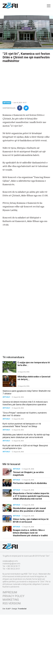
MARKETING (11, 599)
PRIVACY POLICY (13, 596)
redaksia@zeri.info (10, 561)
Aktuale (6, 103)
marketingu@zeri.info (11, 564)
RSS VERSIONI (12, 603)
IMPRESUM (10, 592)
